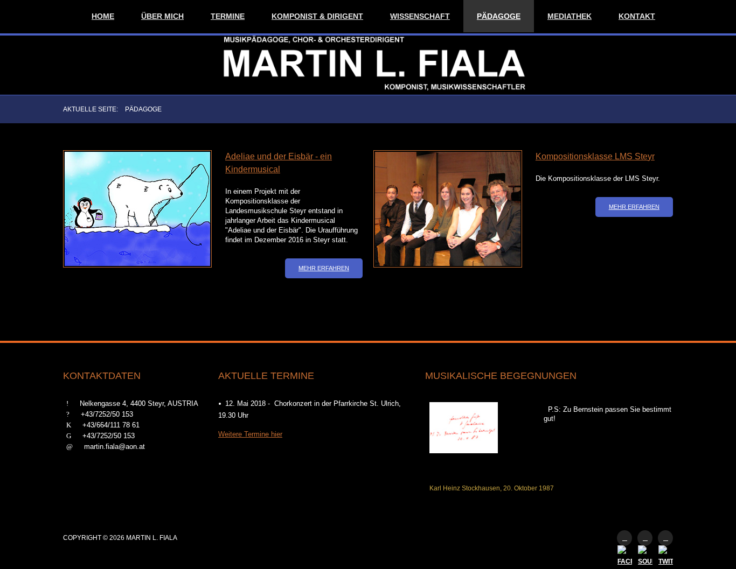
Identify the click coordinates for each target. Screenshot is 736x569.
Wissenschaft (420, 16)
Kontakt (637, 16)
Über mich (162, 16)
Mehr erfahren (323, 268)
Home (103, 16)
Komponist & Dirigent (317, 16)
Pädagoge (498, 16)
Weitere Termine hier (250, 434)
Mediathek (569, 16)
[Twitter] (665, 538)
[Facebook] (624, 538)
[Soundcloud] (644, 538)
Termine (228, 16)
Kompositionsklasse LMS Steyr (595, 156)
